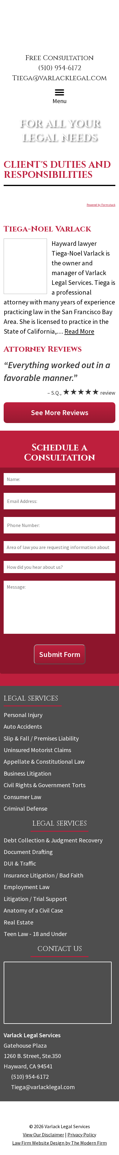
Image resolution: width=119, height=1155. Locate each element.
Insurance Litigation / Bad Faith (43, 875)
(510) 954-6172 (59, 68)
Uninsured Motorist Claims (37, 750)
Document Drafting (28, 851)
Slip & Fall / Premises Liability (41, 738)
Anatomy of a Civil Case (33, 910)
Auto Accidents (23, 726)
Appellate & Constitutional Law (44, 761)
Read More (79, 331)
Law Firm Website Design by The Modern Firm (59, 1143)
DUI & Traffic (20, 863)
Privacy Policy (81, 1135)
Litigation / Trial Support (35, 898)
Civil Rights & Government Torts (44, 785)
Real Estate (18, 922)
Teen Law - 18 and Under (35, 934)
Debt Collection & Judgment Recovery (53, 840)
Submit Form (59, 654)
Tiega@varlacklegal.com (60, 78)
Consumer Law (22, 797)
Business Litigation (27, 773)
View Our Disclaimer (43, 1135)
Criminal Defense (25, 808)
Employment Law (26, 887)
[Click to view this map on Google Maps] (58, 1021)
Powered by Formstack (101, 205)
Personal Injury (23, 715)
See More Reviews (59, 412)
